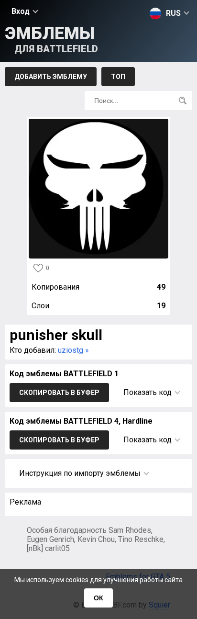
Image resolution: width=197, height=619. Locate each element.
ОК (98, 598)
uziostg (70, 350)
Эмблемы (51, 39)
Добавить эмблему (50, 76)
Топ (118, 76)
